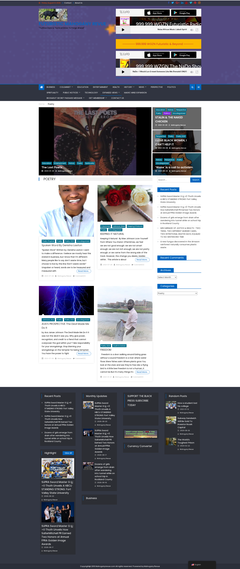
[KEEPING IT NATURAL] (125, 203)
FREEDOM (105, 349)
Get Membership (97, 98)
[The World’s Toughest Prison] (171, 441)
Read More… (84, 271)
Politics (171, 87)
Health (116, 87)
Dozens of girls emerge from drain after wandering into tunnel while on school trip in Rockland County (180, 220)
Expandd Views (110, 92)
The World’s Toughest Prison (186, 441)
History (128, 87)
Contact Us (117, 98)
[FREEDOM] (125, 313)
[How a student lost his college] (171, 405)
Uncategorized (83, 241)
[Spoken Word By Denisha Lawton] (66, 211)
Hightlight (50, 453)
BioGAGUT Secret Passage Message (64, 98)
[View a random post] (198, 87)
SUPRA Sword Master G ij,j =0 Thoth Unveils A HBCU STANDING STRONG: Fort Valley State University (180, 199)
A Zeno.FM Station (123, 35)
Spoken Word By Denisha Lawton (62, 245)
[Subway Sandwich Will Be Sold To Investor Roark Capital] (171, 420)
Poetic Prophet (48, 241)
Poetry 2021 (69, 241)
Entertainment (100, 87)
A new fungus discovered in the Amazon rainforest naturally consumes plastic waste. (180, 244)
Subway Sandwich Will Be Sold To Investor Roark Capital (187, 423)
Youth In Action (119, 346)
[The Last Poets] (95, 148)
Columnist (65, 87)
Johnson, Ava (48, 320)
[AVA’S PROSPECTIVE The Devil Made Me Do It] (66, 300)
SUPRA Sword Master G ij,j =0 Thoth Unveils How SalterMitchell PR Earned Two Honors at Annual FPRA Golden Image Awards (180, 210)
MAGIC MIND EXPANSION (135, 92)
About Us (78, 3)
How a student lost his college (187, 405)
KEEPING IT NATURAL (112, 234)
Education (82, 87)
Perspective (157, 87)
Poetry (59, 241)
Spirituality (52, 92)
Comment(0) (80, 276)
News (141, 87)
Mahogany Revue (64, 276)
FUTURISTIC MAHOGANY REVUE (72, 24)
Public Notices (70, 92)
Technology (91, 92)
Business (51, 87)
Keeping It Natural (135, 226)
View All (68, 453)
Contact (67, 3)
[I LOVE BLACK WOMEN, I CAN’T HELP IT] (176, 149)
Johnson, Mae (119, 226)
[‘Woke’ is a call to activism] (176, 171)
